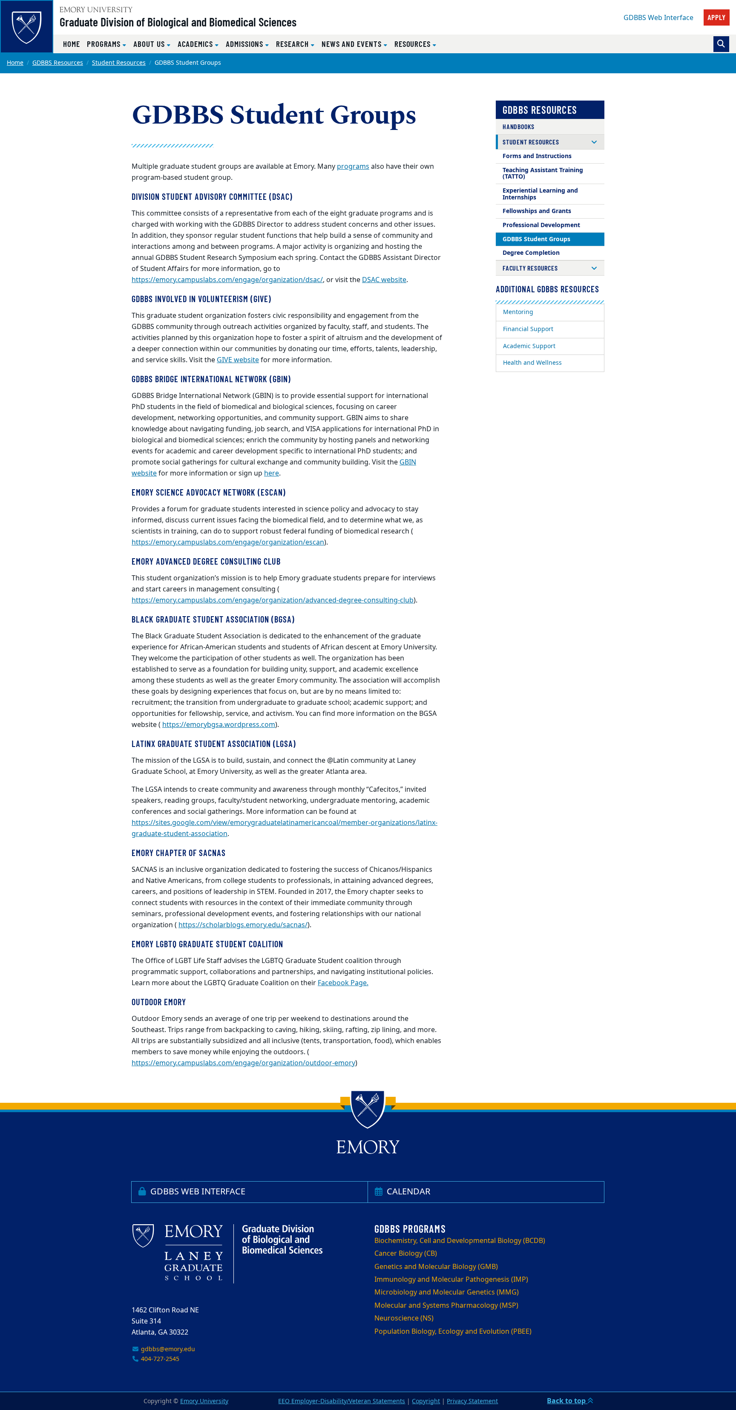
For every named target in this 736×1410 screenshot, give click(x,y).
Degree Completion (531, 252)
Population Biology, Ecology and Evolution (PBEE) (453, 1331)
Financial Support (528, 329)
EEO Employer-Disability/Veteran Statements (341, 1401)
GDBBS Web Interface (658, 18)
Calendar (407, 1191)
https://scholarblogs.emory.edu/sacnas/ (243, 925)
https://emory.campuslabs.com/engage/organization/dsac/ (227, 280)
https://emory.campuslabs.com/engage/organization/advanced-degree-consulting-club (273, 600)
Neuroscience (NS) (404, 1318)
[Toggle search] (721, 44)
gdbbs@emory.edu (167, 1349)
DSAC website (384, 280)
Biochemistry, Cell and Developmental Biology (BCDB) (459, 1241)
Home (71, 44)
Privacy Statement (472, 1401)
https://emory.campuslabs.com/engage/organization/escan (228, 542)
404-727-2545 (159, 1359)
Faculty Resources (530, 268)
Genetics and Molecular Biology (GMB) (436, 1267)
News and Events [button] (353, 44)
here (271, 473)
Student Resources (119, 62)
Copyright (426, 1401)
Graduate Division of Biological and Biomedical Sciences (178, 22)
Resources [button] (413, 44)
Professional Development (541, 225)
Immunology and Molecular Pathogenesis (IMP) (451, 1279)
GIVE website (238, 360)
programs (353, 166)
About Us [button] (150, 44)
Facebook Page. (343, 983)
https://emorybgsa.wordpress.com (218, 725)
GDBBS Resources (57, 62)
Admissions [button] (245, 44)
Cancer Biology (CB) (405, 1254)
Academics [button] (196, 44)
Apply (716, 17)
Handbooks (519, 126)
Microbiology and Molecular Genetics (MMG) (446, 1292)
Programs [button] (105, 44)
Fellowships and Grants (537, 211)
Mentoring (518, 312)
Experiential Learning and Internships (540, 194)
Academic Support (529, 346)
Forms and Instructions (537, 156)
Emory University (204, 1401)
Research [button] (293, 44)
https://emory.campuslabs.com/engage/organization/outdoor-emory (243, 1063)
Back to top (567, 1401)
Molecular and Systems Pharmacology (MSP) (446, 1305)
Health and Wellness (532, 362)
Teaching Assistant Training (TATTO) (543, 174)
